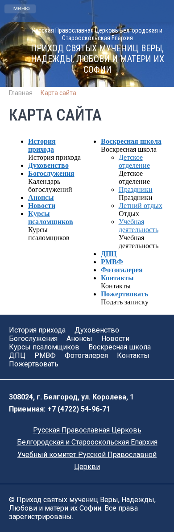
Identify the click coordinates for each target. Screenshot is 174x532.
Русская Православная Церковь (87, 430)
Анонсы (41, 197)
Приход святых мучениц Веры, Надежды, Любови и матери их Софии (97, 59)
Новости (41, 205)
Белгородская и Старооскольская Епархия (87, 442)
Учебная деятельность (138, 225)
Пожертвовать (124, 294)
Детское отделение (134, 161)
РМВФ (112, 262)
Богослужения (51, 173)
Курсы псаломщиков (50, 217)
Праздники (136, 189)
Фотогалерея (122, 270)
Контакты (117, 278)
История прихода (42, 145)
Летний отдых (140, 205)
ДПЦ (108, 254)
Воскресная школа (131, 141)
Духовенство (48, 165)
